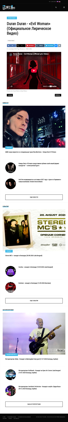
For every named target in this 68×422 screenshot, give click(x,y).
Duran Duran (11, 40)
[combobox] (56, 7)
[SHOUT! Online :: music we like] (9, 7)
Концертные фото (12, 354)
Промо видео (12, 17)
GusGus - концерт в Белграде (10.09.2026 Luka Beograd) (36, 267)
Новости (9, 147)
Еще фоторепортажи (34, 404)
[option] (57, 1)
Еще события (34, 300)
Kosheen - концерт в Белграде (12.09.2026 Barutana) (35, 283)
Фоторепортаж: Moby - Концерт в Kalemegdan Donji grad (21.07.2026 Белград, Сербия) (31, 359)
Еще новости (34, 197)
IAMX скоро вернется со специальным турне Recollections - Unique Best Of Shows (30, 152)
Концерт (9, 251)
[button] (64, 7)
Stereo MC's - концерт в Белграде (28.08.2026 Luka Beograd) (23, 255)
